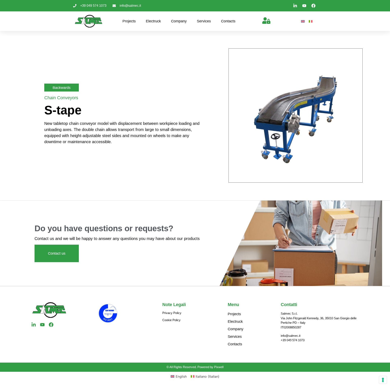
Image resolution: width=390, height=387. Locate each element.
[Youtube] (42, 324)
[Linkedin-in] (33, 324)
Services (204, 21)
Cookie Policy (171, 320)
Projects (129, 21)
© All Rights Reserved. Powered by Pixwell (195, 367)
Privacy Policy (171, 313)
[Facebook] (51, 324)
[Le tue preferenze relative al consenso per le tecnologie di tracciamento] (383, 380)
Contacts (228, 21)
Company (179, 21)
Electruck (153, 21)
